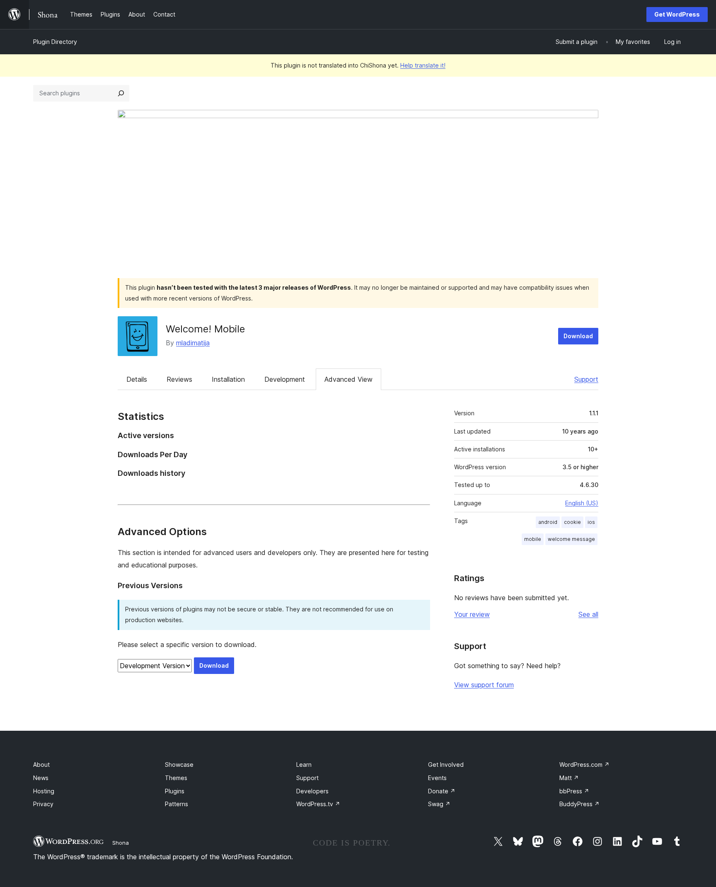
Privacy (43, 803)
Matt (569, 777)
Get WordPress (677, 14)
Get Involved (446, 764)
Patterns (176, 803)
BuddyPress (579, 803)
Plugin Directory (55, 41)
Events (437, 777)
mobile (532, 539)
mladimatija (193, 343)
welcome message (571, 539)
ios (591, 522)
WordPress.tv (318, 803)
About (41, 764)
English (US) (581, 503)
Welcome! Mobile (205, 329)
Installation (228, 379)
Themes (176, 777)
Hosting (43, 791)
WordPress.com (584, 764)
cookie (572, 522)
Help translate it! (422, 65)
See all (588, 614)
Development (284, 379)
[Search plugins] (121, 93)
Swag (439, 803)
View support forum (484, 685)
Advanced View (348, 379)
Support (586, 379)
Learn (304, 764)
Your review (472, 614)
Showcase (179, 764)
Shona (120, 842)
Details (136, 379)
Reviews (179, 379)
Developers (312, 791)
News (40, 777)
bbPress (574, 791)
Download (578, 335)
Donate (441, 791)
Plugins (174, 791)
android (547, 522)
